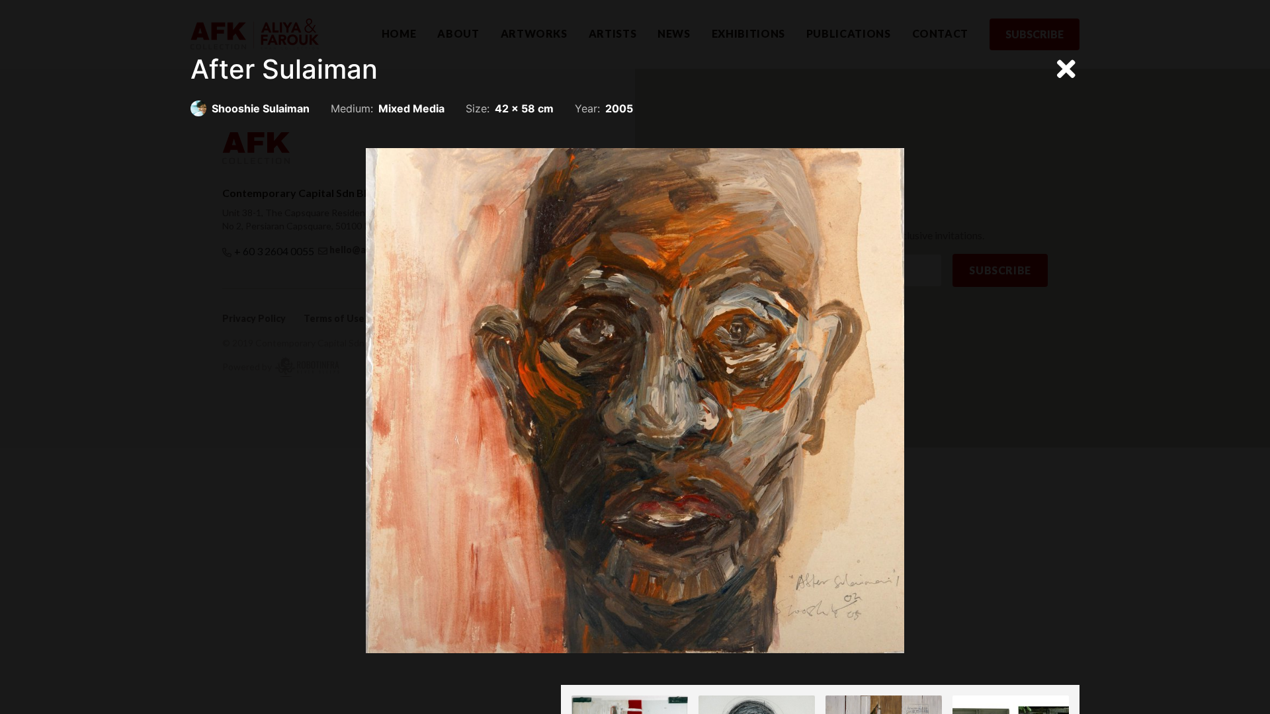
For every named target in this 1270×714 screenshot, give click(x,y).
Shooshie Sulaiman (261, 108)
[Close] (1066, 69)
